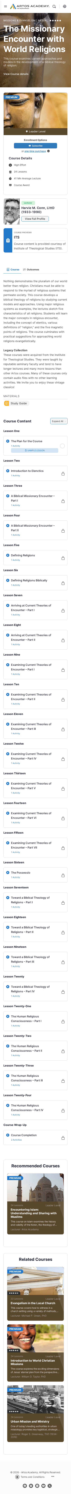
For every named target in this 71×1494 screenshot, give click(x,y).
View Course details (16, 74)
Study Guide (19, 403)
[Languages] (64, 6)
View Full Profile (35, 218)
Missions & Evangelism (19, 20)
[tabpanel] (35, 340)
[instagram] (31, 1486)
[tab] (12, 269)
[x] (50, 1486)
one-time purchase (35, 151)
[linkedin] (37, 1486)
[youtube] (43, 1486)
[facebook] (25, 1486)
